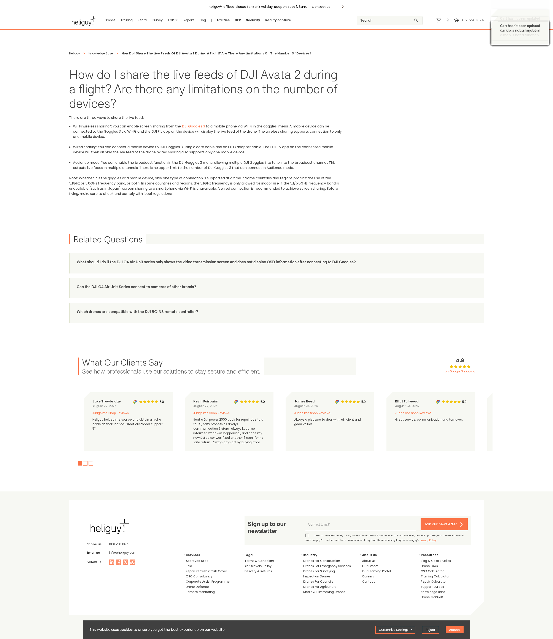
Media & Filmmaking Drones (324, 592)
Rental (142, 20)
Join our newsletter (440, 524)
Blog (203, 20)
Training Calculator (435, 576)
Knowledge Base (433, 592)
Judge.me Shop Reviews (110, 413)
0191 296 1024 (473, 20)
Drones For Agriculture (320, 587)
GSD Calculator (432, 571)
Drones (110, 20)
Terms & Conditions (260, 561)
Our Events (370, 566)
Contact (368, 581)
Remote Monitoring (200, 592)
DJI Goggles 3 (193, 126)
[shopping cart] (439, 20)
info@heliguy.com (123, 552)
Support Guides (432, 587)
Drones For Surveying (319, 571)
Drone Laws (429, 566)
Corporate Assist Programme (208, 581)
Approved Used (197, 561)
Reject (430, 630)
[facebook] (118, 562)
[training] (456, 20)
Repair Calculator (434, 581)
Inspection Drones (317, 576)
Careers (368, 576)
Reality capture (278, 20)
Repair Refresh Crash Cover (206, 571)
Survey (158, 20)
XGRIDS (173, 20)
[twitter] (125, 562)
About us (368, 561)
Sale (189, 566)
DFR (238, 20)
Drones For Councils (318, 581)
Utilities (223, 20)
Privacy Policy (428, 540)
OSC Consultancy (199, 576)
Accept (454, 630)
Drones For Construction (321, 561)
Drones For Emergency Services (327, 566)
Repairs (189, 20)
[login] (447, 20)
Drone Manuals (432, 597)
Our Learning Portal (376, 571)
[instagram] (132, 562)
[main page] (82, 20)
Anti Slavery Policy (258, 566)
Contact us (321, 7)
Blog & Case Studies (436, 561)
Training (127, 20)
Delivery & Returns (258, 571)
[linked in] (111, 562)
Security (253, 20)
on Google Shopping (460, 371)
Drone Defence (197, 587)
